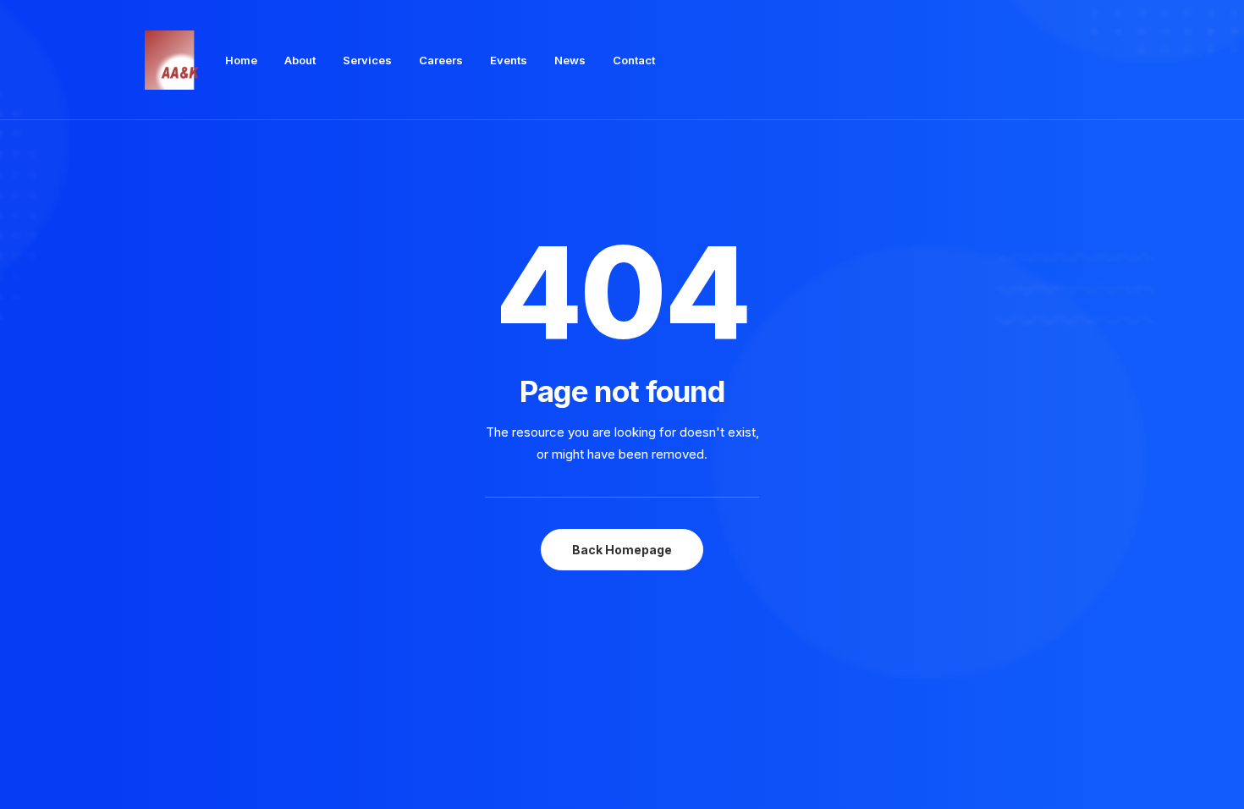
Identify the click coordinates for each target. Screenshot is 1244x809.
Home (241, 60)
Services (367, 60)
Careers (441, 60)
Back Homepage (622, 549)
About (300, 60)
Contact (634, 60)
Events (508, 60)
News (570, 60)
